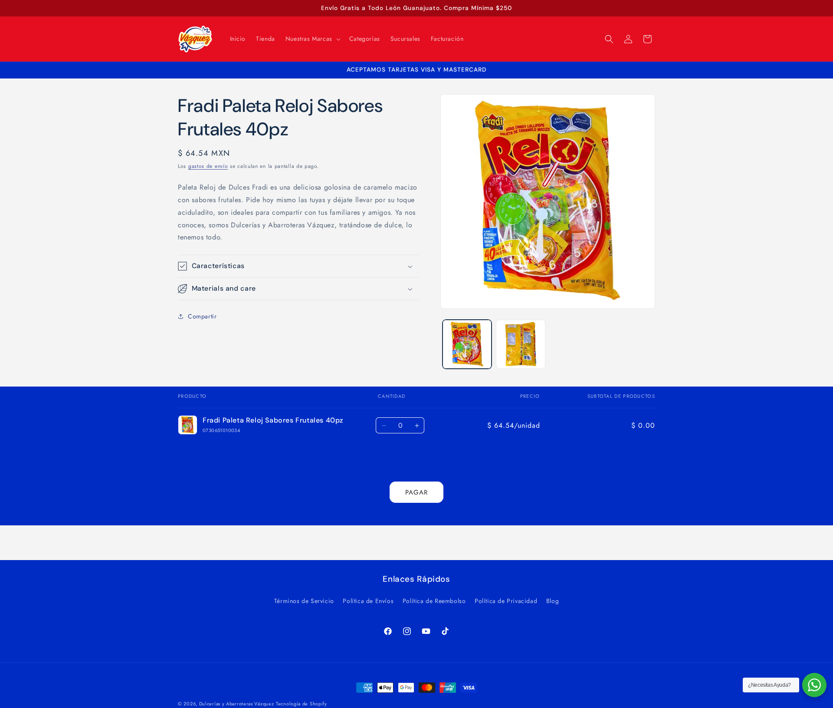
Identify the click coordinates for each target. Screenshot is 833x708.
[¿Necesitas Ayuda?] (814, 685)
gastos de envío (208, 166)
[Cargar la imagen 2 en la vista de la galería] (520, 344)
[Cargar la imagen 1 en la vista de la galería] (467, 344)
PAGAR (416, 492)
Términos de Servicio (304, 601)
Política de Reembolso (434, 601)
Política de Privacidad (506, 601)
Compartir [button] (202, 316)
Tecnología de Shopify (301, 703)
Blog (552, 601)
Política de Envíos (368, 601)
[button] (312, 39)
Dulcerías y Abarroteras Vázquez (236, 703)
